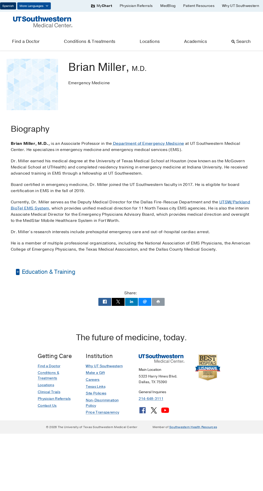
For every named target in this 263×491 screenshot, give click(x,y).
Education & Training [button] (48, 272)
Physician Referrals (136, 5)
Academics (195, 41)
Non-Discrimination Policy (102, 403)
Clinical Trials (49, 392)
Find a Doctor (26, 41)
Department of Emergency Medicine (148, 143)
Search (243, 41)
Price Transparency (102, 412)
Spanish (8, 6)
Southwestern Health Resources (193, 427)
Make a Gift (95, 372)
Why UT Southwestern (240, 5)
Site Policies (96, 393)
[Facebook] (142, 412)
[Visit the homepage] (42, 21)
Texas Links (96, 386)
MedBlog (167, 5)
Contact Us (47, 405)
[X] (154, 412)
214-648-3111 (151, 398)
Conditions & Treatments (89, 41)
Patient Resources (198, 5)
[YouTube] (165, 412)
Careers (92, 379)
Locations (150, 41)
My (104, 5)
